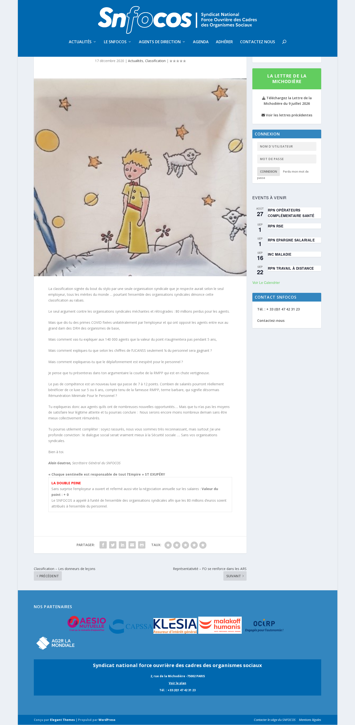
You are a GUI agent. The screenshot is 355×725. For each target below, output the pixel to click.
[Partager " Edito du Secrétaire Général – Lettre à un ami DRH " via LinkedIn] (122, 545)
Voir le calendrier (266, 282)
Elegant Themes (62, 720)
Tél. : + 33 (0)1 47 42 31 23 (278, 309)
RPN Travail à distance (291, 268)
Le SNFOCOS (115, 42)
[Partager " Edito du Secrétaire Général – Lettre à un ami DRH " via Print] (142, 545)
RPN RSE (276, 226)
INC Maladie (279, 254)
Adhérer (224, 42)
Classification (155, 60)
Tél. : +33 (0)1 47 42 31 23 (177, 690)
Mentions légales (310, 720)
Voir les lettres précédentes (288, 115)
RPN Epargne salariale (291, 240)
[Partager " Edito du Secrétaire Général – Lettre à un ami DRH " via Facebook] (103, 545)
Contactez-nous (270, 320)
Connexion (268, 171)
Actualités (80, 42)
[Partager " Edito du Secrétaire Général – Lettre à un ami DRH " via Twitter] (113, 545)
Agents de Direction (160, 42)
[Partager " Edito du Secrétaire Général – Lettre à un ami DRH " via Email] (132, 545)
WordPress (107, 720)
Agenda (201, 42)
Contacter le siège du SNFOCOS (275, 720)
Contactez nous (257, 42)
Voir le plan (177, 683)
